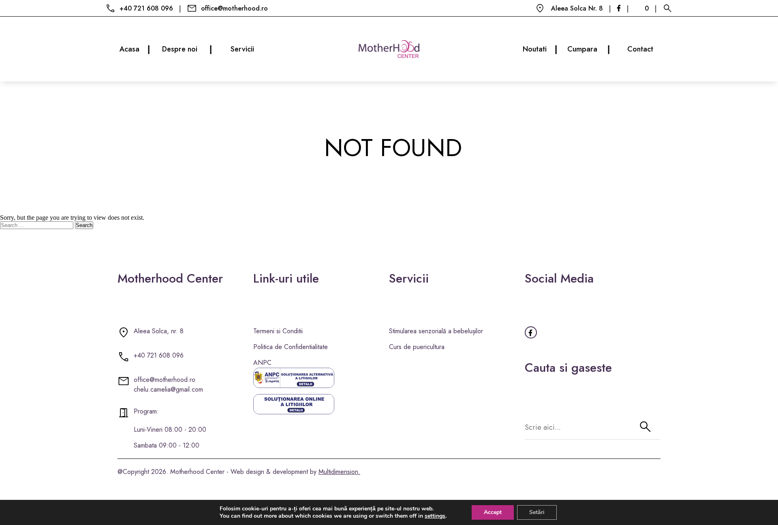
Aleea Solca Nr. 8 (577, 8)
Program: (146, 411)
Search (84, 225)
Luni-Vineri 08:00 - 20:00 (170, 429)
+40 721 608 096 (146, 8)
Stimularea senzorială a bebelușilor (436, 331)
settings (435, 516)
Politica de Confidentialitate (290, 346)
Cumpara (588, 49)
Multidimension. (339, 471)
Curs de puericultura (417, 346)
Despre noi (187, 49)
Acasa (135, 49)
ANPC (262, 362)
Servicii (242, 49)
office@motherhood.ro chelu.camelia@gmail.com (168, 384)
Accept (493, 512)
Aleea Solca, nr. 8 (159, 331)
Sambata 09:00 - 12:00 (166, 445)
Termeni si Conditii (278, 331)
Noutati (540, 49)
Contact (640, 49)
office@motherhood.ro (234, 8)
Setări (537, 512)
